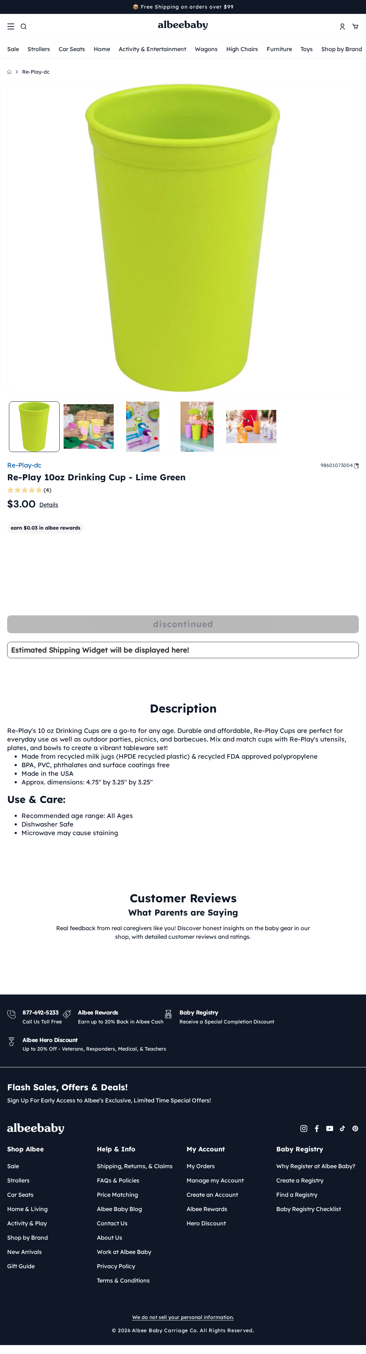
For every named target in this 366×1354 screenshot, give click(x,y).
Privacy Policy (116, 1266)
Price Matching (117, 1194)
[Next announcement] (356, 7)
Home (102, 49)
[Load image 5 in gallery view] (251, 426)
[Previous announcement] (10, 7)
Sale (13, 49)
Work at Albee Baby (124, 1251)
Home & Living (27, 1208)
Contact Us (112, 1223)
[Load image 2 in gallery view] (88, 426)
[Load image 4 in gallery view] (197, 426)
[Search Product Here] (23, 26)
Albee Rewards (207, 1208)
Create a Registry (299, 1180)
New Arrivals (24, 1251)
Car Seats (72, 49)
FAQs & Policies (118, 1180)
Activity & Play (27, 1223)
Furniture (279, 49)
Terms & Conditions (123, 1280)
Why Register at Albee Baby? (315, 1166)
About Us (109, 1237)
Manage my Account (215, 1180)
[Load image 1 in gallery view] (34, 426)
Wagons (206, 49)
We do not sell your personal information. (183, 1317)
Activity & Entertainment (152, 49)
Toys (307, 49)
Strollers (39, 49)
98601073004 (337, 465)
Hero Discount (206, 1223)
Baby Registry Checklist (308, 1208)
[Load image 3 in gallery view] (143, 426)
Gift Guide (21, 1266)
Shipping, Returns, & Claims (135, 1166)
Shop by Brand (341, 49)
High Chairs (242, 49)
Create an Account (212, 1194)
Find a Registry (296, 1194)
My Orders (201, 1166)
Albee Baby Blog (119, 1208)
